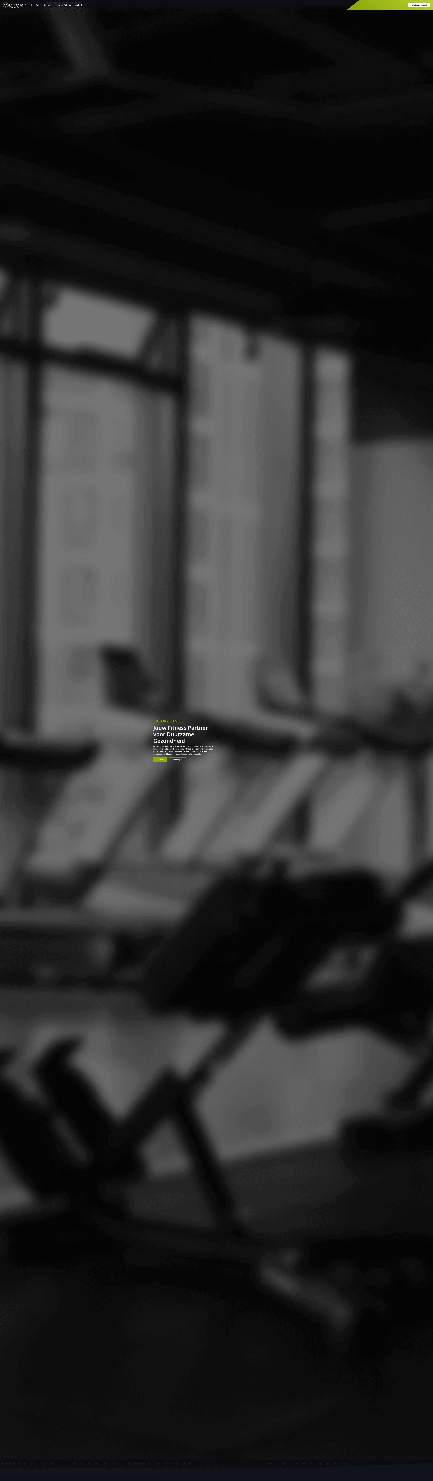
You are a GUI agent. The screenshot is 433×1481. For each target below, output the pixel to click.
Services (47, 5)
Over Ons (35, 5)
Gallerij (78, 5)
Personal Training (63, 5)
